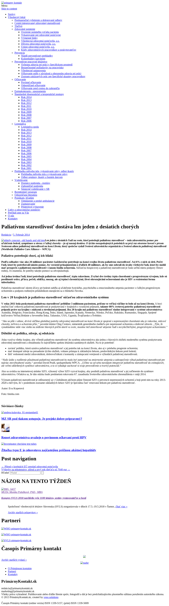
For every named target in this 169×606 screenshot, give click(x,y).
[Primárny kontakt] (11, 2)
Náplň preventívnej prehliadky (37, 55)
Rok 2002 (26, 165)
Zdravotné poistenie (25, 29)
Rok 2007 (26, 117)
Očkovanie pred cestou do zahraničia (40, 88)
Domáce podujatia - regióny (35, 183)
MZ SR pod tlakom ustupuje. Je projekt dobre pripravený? (41, 418)
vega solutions (51, 597)
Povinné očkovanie (31, 82)
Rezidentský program (26, 192)
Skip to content (9, 8)
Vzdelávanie (21, 180)
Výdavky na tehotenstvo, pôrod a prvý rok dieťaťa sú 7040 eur (35, 469)
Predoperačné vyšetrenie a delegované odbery (38, 20)
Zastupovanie (28, 203)
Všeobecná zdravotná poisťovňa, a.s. (40, 40)
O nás (11, 215)
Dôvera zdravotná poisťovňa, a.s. (38, 43)
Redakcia (6, 234)
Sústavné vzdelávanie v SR (35, 189)
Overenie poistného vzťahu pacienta (40, 32)
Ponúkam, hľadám (24, 197)
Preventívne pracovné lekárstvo (31, 61)
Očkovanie (20, 79)
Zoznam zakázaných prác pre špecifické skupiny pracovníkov (53, 76)
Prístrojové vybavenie (32, 206)
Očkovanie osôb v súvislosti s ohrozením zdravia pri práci (51, 73)
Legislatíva (20, 123)
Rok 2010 (26, 109)
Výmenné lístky (29, 38)
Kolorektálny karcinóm (33, 58)
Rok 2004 (26, 159)
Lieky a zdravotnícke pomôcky (24, 209)
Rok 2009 (26, 112)
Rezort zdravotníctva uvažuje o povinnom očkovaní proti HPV (43, 437)
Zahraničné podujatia (32, 186)
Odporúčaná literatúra (26, 194)
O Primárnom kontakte (20, 568)
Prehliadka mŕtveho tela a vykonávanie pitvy (44, 174)
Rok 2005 (26, 156)
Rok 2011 (26, 106)
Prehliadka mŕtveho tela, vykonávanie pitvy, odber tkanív (44, 171)
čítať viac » (121, 506)
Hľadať (5, 472)
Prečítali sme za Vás (18, 212)
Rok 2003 (26, 162)
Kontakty (13, 218)
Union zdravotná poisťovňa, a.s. (38, 46)
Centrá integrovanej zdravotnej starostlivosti (37, 23)
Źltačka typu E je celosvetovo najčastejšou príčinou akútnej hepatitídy (48, 450)
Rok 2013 (26, 100)
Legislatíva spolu (30, 126)
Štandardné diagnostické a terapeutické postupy (39, 94)
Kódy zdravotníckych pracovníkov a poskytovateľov (48, 49)
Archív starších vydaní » (14, 559)
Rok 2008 (26, 115)
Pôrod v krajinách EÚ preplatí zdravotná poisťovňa (29, 466)
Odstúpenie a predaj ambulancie (37, 200)
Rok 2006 (26, 120)
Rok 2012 (26, 103)
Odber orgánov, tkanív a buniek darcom (42, 177)
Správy (11, 14)
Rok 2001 (26, 168)
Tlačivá (18, 26)
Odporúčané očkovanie (33, 85)
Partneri (12, 571)
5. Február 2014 (21, 234)
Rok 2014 (26, 97)
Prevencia (20, 52)
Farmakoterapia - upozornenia (30, 91)
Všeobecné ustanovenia (33, 70)
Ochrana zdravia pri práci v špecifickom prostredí (46, 64)
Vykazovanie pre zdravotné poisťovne (41, 35)
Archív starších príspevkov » (23, 512)
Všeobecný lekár (16, 17)
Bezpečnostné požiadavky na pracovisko (42, 67)
